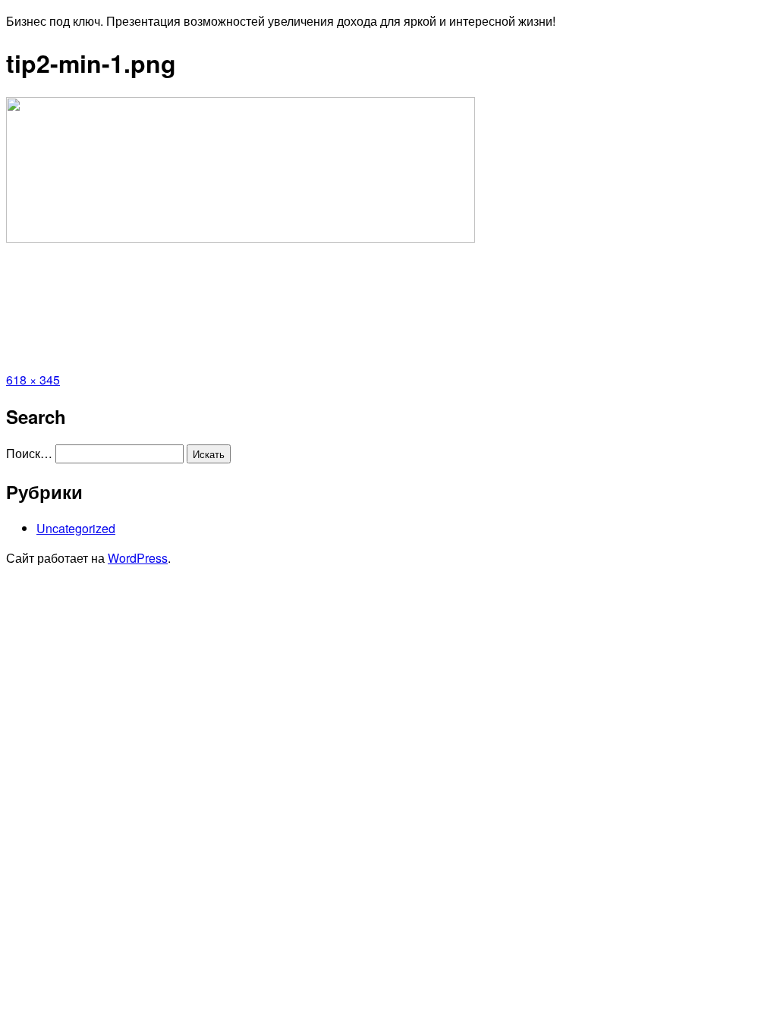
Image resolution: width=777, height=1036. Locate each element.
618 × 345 (33, 379)
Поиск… (29, 453)
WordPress (138, 558)
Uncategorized (75, 528)
